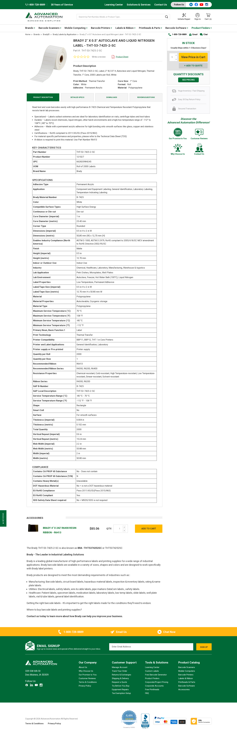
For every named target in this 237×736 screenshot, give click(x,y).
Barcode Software (176, 27)
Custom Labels (152, 671)
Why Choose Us (86, 671)
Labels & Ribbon (124, 27)
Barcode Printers (101, 27)
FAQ (147, 693)
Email (195, 34)
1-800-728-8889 (179, 34)
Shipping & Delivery (120, 678)
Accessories (184, 689)
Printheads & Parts (150, 27)
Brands (29, 27)
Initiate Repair (184, 19)
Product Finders (201, 27)
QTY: (109, 528)
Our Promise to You (88, 674)
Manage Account (119, 667)
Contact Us (160, 4)
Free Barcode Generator (156, 674)
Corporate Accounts (154, 686)
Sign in (197, 19)
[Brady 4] (33, 528)
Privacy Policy (85, 686)
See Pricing (188, 80)
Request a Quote (119, 682)
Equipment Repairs (120, 689)
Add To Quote (194, 65)
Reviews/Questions (146, 97)
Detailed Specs (77, 97)
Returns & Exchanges (121, 674)
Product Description (43, 97)
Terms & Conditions (88, 682)
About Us (83, 667)
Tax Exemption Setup (121, 693)
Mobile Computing (75, 27)
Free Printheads (152, 689)
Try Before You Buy (120, 686)
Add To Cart (148, 528)
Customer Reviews (87, 678)
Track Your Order (119, 671)
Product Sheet (122, 57)
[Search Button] (167, 17)
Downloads (111, 97)
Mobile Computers (186, 671)
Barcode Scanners (49, 27)
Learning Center (114, 4)
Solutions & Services (138, 4)
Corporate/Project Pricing (156, 682)
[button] (3, 518)
